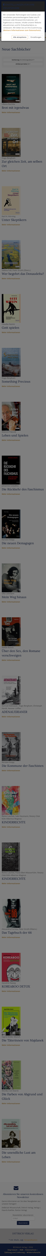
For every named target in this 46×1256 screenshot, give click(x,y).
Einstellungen (36, 37)
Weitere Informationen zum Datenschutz (22, 30)
